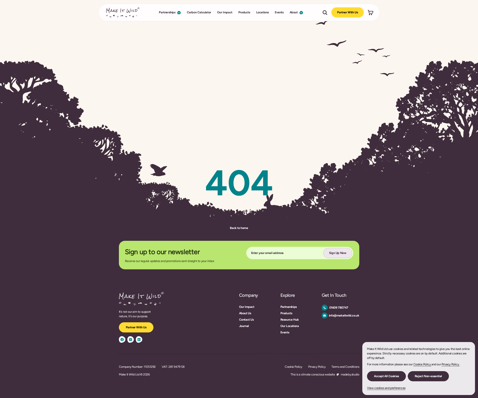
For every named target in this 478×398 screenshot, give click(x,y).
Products (244, 12)
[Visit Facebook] (122, 339)
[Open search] (325, 12)
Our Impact (224, 12)
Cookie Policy (422, 364)
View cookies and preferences (386, 388)
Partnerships (167, 12)
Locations (262, 12)
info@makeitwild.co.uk (344, 315)
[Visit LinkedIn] (139, 339)
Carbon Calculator (199, 12)
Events (279, 12)
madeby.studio (350, 374)
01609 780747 (338, 307)
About (294, 12)
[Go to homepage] (123, 12)
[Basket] (371, 13)
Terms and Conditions (345, 367)
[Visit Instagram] (130, 339)
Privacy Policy (451, 364)
